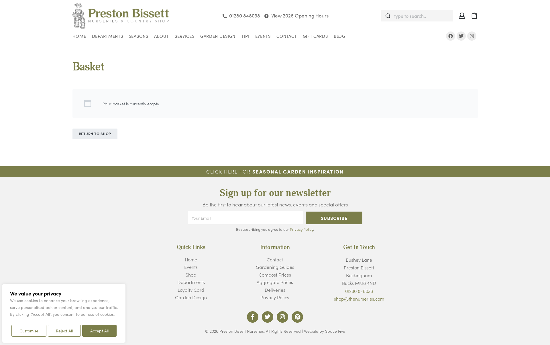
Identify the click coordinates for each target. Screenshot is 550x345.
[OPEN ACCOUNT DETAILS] (462, 15)
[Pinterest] (297, 317)
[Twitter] (461, 36)
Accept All (99, 331)
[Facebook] (450, 36)
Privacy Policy (301, 229)
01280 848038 (359, 291)
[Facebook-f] (252, 317)
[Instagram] (471, 36)
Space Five (335, 331)
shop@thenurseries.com (359, 298)
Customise (28, 331)
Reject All (64, 331)
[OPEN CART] (474, 15)
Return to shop (95, 133)
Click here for (275, 171)
